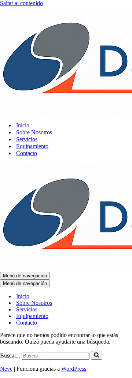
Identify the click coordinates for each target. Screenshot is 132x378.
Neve (6, 369)
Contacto (26, 153)
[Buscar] (96, 355)
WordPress (73, 369)
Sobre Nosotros (34, 132)
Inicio (22, 125)
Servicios (26, 139)
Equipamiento (32, 146)
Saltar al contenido (21, 3)
